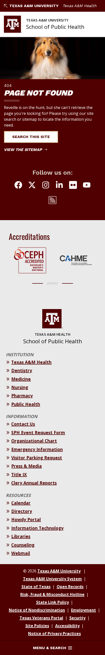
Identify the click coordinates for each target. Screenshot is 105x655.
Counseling (22, 545)
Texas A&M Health (79, 5)
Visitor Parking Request (36, 458)
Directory (21, 511)
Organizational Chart (34, 441)
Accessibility (67, 625)
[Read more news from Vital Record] (52, 200)
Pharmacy (22, 395)
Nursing (19, 387)
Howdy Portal (26, 519)
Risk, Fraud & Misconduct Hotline (52, 594)
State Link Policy (52, 602)
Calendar (21, 503)
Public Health (25, 404)
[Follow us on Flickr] (73, 185)
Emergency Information (37, 449)
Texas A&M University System (52, 578)
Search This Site (31, 136)
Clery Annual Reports (34, 483)
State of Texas (36, 586)
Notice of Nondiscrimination (37, 610)
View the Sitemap (23, 149)
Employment (83, 610)
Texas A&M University (34, 5)
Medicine (21, 379)
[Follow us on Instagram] (45, 185)
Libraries (20, 536)
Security (77, 618)
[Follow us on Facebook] (18, 185)
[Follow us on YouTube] (87, 185)
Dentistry (21, 370)
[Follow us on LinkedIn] (59, 185)
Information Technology (37, 528)
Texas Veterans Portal (41, 618)
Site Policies (37, 625)
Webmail (20, 553)
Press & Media (26, 466)
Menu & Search (49, 647)
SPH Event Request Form (38, 432)
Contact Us (23, 424)
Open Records (70, 586)
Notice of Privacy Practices (54, 633)
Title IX (19, 474)
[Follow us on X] (32, 185)
